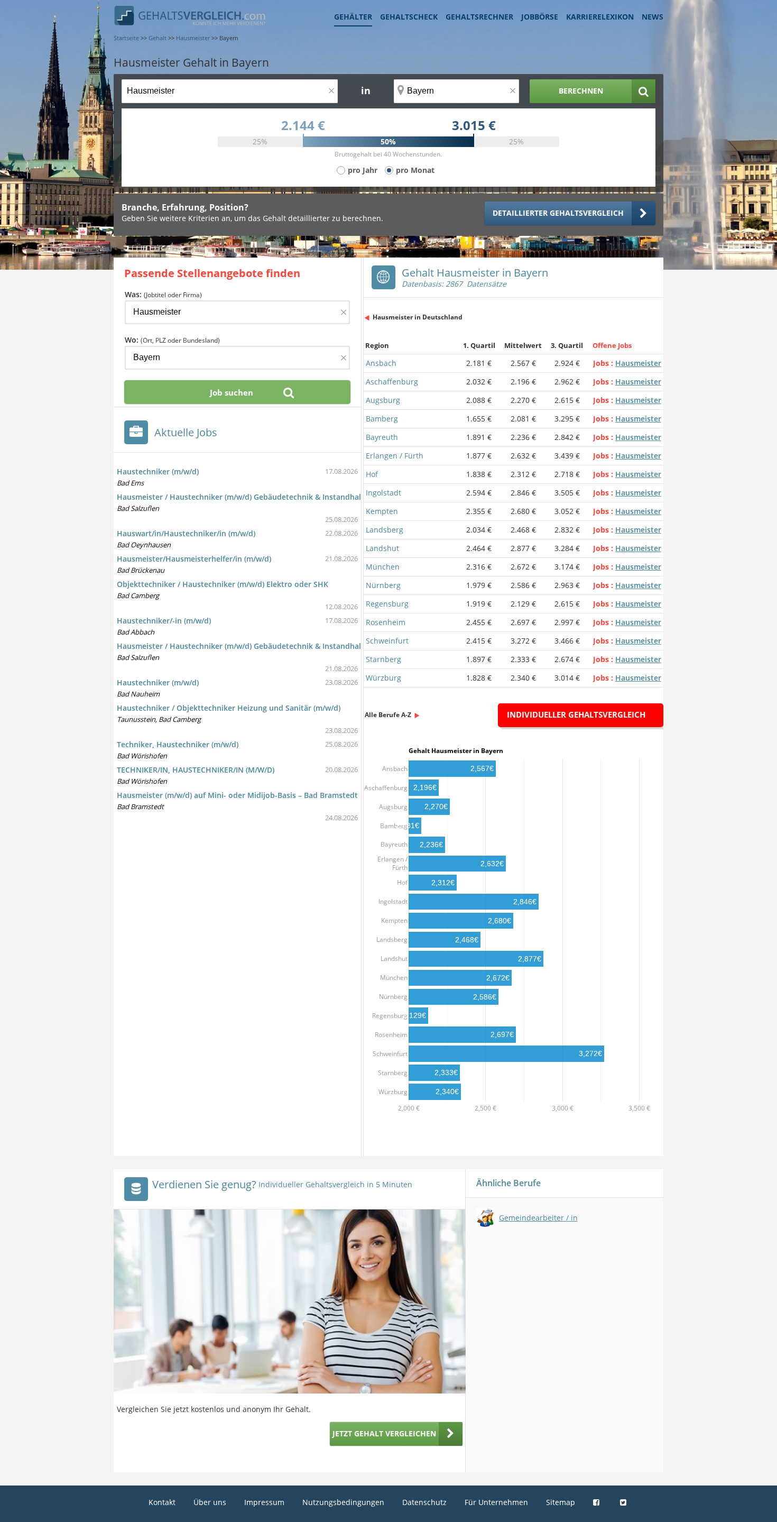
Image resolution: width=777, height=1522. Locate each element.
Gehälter (353, 17)
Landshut (382, 548)
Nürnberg (383, 585)
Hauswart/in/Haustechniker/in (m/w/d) (186, 533)
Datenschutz (424, 1502)
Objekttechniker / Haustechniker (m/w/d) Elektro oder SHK (222, 584)
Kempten (382, 511)
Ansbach (381, 363)
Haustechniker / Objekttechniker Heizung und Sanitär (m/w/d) (228, 708)
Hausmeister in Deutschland (417, 317)
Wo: (172, 340)
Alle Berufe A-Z (388, 714)
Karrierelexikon (600, 17)
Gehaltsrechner (479, 17)
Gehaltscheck (409, 17)
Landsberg (384, 530)
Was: (163, 294)
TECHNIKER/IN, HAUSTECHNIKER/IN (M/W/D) (195, 770)
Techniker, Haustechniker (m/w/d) (177, 744)
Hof (372, 474)
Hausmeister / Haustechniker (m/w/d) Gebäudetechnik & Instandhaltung (247, 497)
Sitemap (560, 1502)
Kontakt (162, 1502)
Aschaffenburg (392, 382)
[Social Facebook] (597, 1502)
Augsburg (383, 400)
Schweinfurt (387, 641)
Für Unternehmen (496, 1502)
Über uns (209, 1502)
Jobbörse (539, 17)
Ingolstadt (383, 493)
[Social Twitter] (624, 1502)
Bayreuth (382, 437)
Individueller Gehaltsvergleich (576, 714)
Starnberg (383, 659)
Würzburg (383, 678)
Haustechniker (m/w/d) (158, 471)
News (652, 17)
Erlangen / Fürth (394, 456)
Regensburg (387, 604)
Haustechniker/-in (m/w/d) (164, 621)
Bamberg (382, 419)
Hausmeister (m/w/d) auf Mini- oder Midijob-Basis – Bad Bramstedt (237, 795)
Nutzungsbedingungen (343, 1502)
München (383, 567)
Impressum (264, 1502)
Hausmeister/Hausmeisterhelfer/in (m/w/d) (194, 559)
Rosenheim (385, 622)
